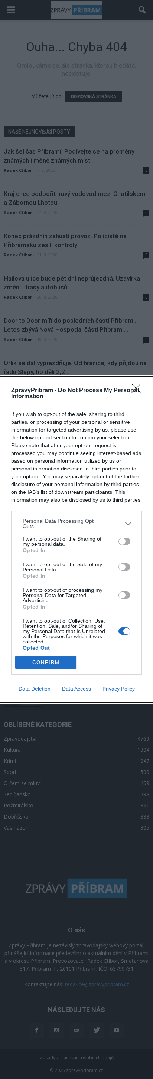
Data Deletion (35, 689)
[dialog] (76, 539)
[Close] (138, 391)
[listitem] (76, 523)
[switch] (124, 541)
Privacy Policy (118, 689)
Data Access (76, 689)
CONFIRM (46, 662)
